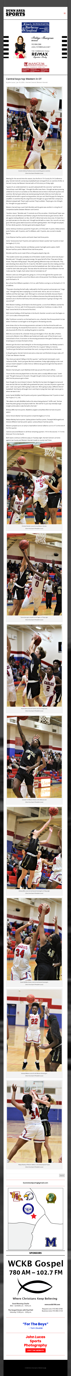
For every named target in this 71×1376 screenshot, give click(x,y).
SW (45, 1368)
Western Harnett (42, 82)
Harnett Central (31, 82)
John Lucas (11, 82)
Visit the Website (35, 1350)
